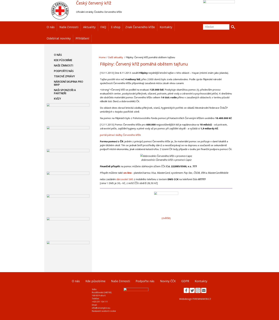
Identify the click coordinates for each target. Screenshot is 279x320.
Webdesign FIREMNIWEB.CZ (195, 298)
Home (102, 57)
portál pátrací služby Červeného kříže (120, 134)
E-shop (115, 27)
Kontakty (166, 27)
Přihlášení (82, 38)
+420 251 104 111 (100, 301)
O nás (51, 27)
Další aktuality (115, 57)
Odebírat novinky (59, 38)
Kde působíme (63, 60)
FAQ (103, 27)
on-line (127, 172)
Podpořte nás (64, 71)
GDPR (185, 281)
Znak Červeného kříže (140, 27)
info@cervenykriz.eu (101, 308)
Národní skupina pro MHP (68, 83)
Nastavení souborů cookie (104, 311)
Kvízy (57, 98)
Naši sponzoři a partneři (65, 91)
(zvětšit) (166, 218)
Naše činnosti (68, 27)
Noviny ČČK (168, 281)
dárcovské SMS (125, 179)
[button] (186, 290)
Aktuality (89, 27)
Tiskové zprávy (64, 76)
